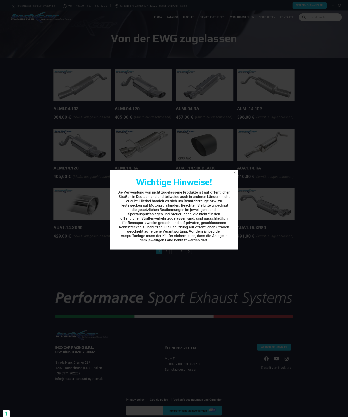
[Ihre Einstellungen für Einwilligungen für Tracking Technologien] (6, 413)
